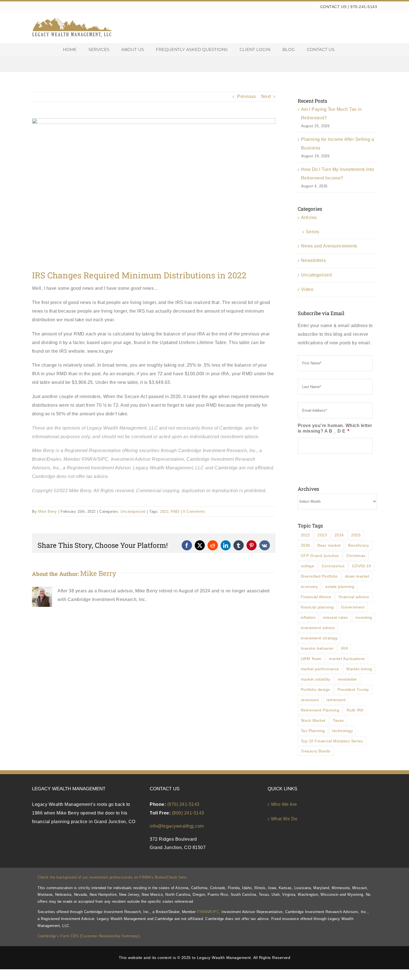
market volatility (316, 679)
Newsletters (313, 260)
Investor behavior (317, 648)
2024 (339, 535)
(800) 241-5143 (188, 813)
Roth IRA (355, 710)
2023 (322, 535)
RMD (175, 511)
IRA (344, 648)
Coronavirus (333, 566)
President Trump (353, 689)
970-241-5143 (363, 6)
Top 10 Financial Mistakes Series (332, 741)
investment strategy (319, 638)
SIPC (214, 912)
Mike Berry (47, 511)
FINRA (203, 912)
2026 (305, 545)
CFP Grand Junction (320, 555)
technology (342, 730)
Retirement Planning (320, 710)
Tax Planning (313, 730)
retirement (336, 700)
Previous (246, 96)
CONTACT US (333, 6)
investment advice (318, 627)
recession (310, 700)
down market (357, 576)
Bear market (329, 545)
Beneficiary (358, 545)
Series (312, 231)
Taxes (338, 720)
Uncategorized (133, 511)
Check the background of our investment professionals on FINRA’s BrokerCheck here (112, 877)
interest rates (335, 617)
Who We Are (284, 804)
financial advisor (354, 597)
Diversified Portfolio (319, 576)
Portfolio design (315, 689)
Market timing (359, 669)
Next (266, 96)
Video (307, 289)
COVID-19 (361, 566)
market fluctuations (347, 658)
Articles (309, 217)
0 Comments (194, 511)
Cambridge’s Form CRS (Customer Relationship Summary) (88, 936)
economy (309, 586)
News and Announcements (329, 246)
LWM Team (311, 658)
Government (352, 607)
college (307, 566)
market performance (320, 669)
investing (363, 617)
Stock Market (313, 720)
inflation (308, 617)
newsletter (347, 679)
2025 (356, 535)
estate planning (339, 586)
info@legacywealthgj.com (177, 826)
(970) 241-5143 (183, 804)
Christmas (356, 555)
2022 (164, 511)
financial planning (317, 607)
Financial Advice (316, 597)
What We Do (284, 818)
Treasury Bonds (316, 751)
